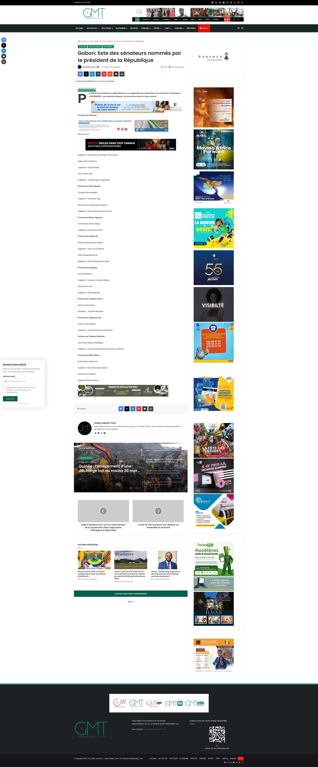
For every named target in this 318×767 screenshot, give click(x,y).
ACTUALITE (92, 28)
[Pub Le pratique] (214, 590)
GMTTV (205, 28)
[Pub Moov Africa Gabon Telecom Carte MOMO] (214, 410)
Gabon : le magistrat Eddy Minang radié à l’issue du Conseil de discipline (110, 468)
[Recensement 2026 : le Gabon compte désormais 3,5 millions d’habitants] (94, 560)
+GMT (167, 28)
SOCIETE (134, 28)
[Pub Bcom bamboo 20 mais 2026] (214, 576)
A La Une (89, 41)
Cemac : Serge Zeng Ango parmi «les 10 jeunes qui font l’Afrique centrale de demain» (165, 573)
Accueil (82, 41)
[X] (101, 433)
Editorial (191, 28)
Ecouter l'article (88, 89)
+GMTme (178, 28)
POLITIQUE (106, 28)
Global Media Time (136, 758)
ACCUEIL (79, 28)
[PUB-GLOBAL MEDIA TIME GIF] (214, 321)
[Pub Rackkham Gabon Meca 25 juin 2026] (214, 248)
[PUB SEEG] (214, 362)
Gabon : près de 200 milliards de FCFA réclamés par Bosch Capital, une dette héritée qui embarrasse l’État (129, 575)
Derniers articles (95, 46)
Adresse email (9, 376)
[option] (131, 467)
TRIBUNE (145, 28)
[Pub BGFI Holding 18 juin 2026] (214, 284)
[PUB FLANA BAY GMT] (214, 625)
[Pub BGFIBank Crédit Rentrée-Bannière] (136, 112)
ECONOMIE (120, 28)
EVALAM (26, 403)
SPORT (157, 28)
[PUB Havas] (214, 206)
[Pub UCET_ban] (123, 131)
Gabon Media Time (88, 67)
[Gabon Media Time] (94, 13)
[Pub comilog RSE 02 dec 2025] (214, 127)
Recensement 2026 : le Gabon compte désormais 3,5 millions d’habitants (92, 573)
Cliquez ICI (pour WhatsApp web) (217, 748)
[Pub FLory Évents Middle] (123, 396)
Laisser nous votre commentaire (131, 593)
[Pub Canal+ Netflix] (130, 150)
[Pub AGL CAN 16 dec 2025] (214, 169)
